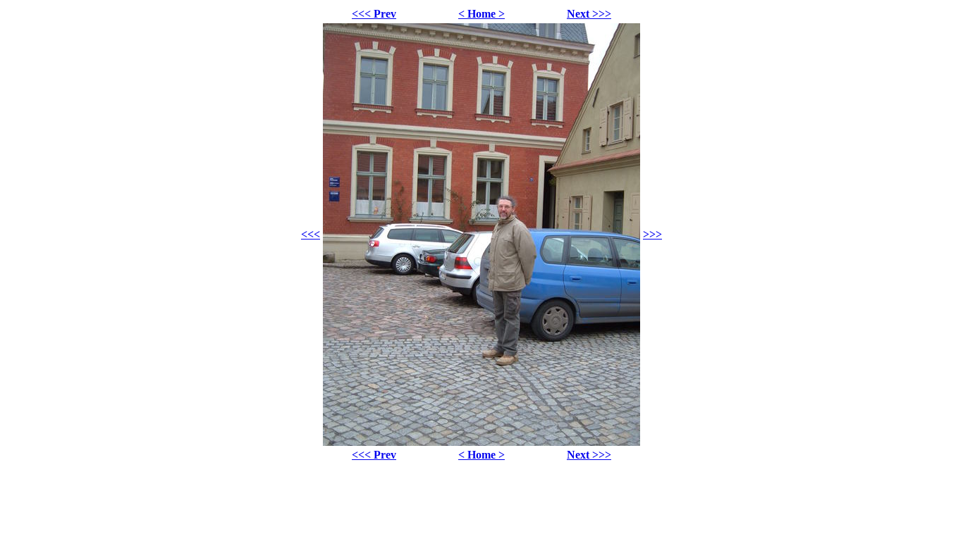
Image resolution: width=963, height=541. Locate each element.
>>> (652, 234)
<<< (310, 234)
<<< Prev (374, 14)
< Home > (481, 14)
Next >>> (589, 14)
